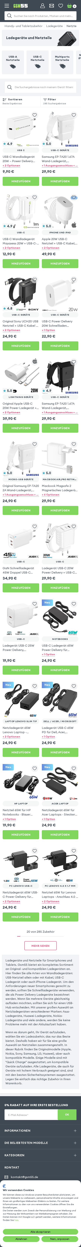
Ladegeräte (54, 26)
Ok (67, 1114)
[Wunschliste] (60, 6)
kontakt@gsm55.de (24, 1177)
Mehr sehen (40, 946)
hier (16, 1220)
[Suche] (9, 15)
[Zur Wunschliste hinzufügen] (34, 115)
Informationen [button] (18, 1130)
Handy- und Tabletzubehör (23, 26)
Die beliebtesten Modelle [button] (26, 1143)
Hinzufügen (21, 181)
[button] (21, 166)
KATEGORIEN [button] (14, 1155)
